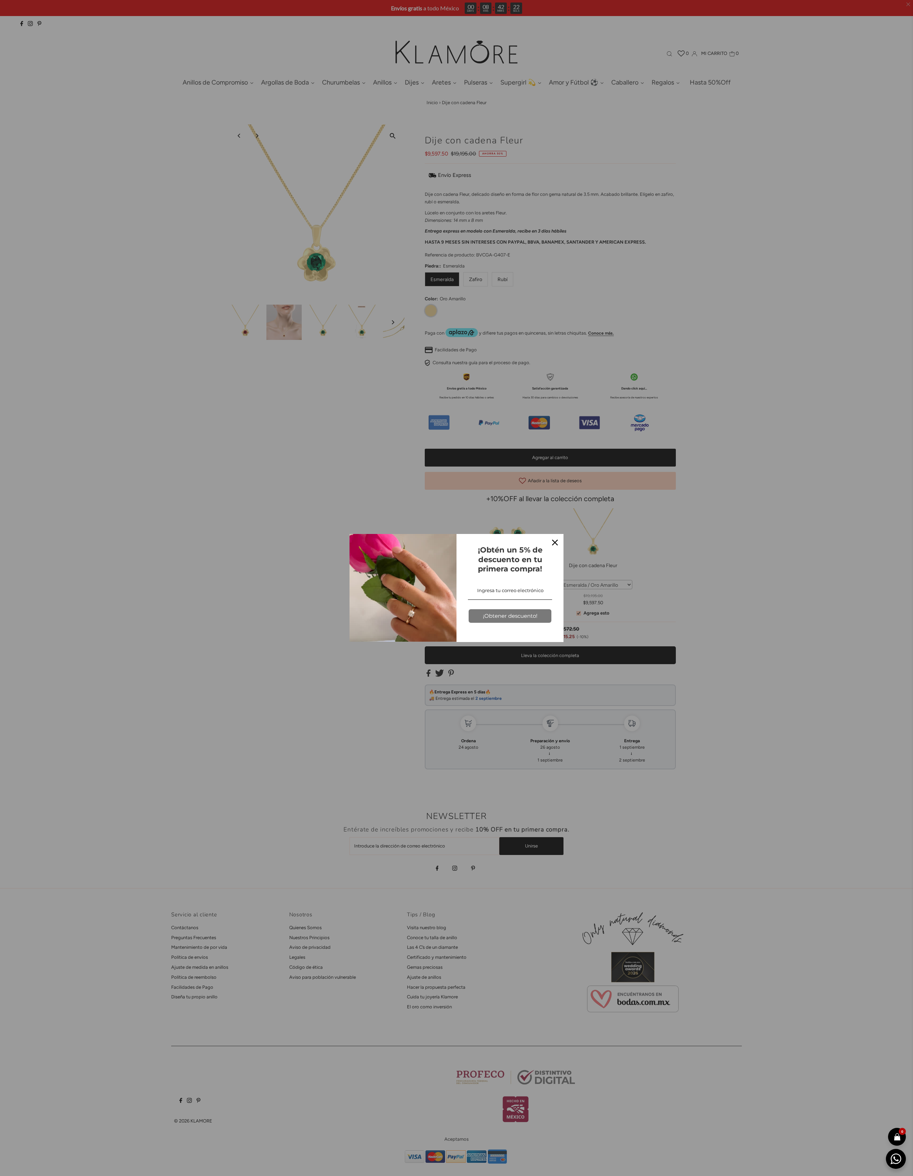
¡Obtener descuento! (510, 615)
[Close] (554, 542)
